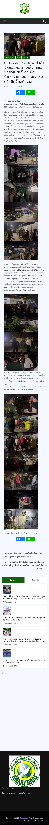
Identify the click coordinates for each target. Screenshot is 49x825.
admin (20, 86)
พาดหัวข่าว (26, 57)
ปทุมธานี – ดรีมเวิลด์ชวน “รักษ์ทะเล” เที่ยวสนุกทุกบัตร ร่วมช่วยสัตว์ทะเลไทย (24, 619)
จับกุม (18, 57)
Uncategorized (9, 57)
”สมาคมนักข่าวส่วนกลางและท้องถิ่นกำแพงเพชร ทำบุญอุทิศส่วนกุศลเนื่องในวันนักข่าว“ (24, 555)
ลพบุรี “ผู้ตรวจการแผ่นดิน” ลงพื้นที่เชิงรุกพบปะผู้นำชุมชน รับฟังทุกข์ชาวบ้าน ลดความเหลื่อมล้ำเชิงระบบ (24, 640)
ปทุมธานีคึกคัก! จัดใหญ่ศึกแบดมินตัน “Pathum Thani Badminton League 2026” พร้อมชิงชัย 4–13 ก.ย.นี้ (24, 597)
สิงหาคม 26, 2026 (11, 602)
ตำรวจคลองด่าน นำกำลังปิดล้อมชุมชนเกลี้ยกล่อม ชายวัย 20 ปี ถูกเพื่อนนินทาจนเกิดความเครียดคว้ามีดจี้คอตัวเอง (23, 565)
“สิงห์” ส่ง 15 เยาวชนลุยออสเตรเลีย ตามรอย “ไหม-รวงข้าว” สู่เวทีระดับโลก (24, 661)
